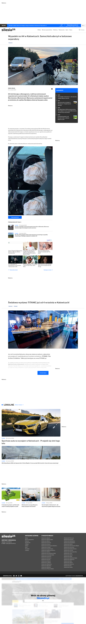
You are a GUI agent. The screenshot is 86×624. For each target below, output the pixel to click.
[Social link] (14, 575)
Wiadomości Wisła (68, 556)
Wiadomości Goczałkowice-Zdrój (48, 553)
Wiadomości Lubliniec (46, 562)
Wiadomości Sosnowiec (69, 547)
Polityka (27, 544)
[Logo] (8, 30)
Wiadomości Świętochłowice (70, 548)
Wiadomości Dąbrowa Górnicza (48, 550)
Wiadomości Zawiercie (69, 564)
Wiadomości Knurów (45, 559)
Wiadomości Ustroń (68, 554)
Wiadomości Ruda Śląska (69, 542)
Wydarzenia (62, 30)
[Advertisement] (42, 13)
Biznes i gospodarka (47, 30)
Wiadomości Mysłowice (46, 564)
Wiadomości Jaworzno (46, 556)
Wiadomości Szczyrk (68, 550)
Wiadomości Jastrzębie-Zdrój (47, 554)
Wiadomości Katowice (46, 558)
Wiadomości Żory (68, 565)
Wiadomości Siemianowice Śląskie (71, 545)
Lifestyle (27, 550)
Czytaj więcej (43, 372)
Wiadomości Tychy (68, 553)
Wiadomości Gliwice (45, 551)
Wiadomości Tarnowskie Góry (70, 551)
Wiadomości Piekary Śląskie (47, 568)
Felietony (55, 30)
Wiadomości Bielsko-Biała (47, 539)
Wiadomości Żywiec (68, 567)
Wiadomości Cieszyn (45, 544)
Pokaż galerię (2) (15, 217)
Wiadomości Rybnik (68, 544)
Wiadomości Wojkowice (69, 559)
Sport (67, 30)
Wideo (39, 30)
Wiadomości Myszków (46, 565)
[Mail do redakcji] (52, 89)
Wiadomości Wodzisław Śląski (70, 558)
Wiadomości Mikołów (46, 567)
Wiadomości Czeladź (46, 547)
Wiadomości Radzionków (69, 541)
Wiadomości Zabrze (68, 562)
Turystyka (27, 548)
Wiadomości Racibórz (68, 539)
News (70, 30)
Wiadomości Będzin (45, 538)
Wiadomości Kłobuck (46, 561)
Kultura (26, 545)
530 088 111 (9, 542)
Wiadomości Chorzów (46, 542)
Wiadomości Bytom (45, 541)
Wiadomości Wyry (68, 561)
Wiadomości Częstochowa (47, 548)
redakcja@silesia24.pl (10, 543)
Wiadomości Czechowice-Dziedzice (49, 545)
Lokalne (16, 225)
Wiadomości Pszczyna (69, 538)
